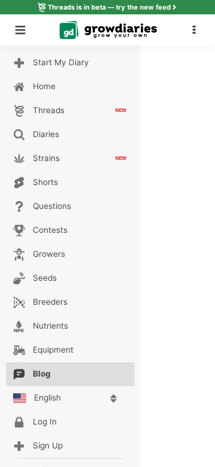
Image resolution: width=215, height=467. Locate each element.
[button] (197, 30)
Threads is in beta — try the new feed (109, 7)
